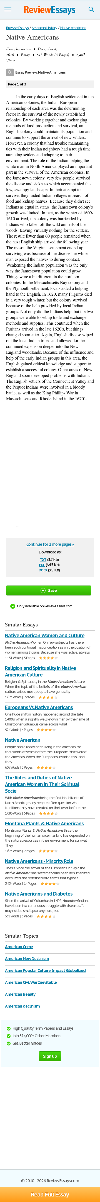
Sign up (50, 1056)
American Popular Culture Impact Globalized (45, 970)
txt (43, 559)
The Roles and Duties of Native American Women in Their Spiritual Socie (42, 784)
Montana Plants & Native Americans (44, 823)
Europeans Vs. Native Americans (39, 707)
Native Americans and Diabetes (38, 894)
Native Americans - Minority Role (39, 861)
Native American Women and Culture (44, 635)
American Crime (19, 946)
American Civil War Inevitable (31, 982)
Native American (22, 740)
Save (52, 590)
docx (43, 569)
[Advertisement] (50, 467)
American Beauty (20, 994)
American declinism (22, 1006)
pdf (42, 564)
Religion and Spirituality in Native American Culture (40, 671)
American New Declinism (27, 958)
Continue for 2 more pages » (50, 544)
